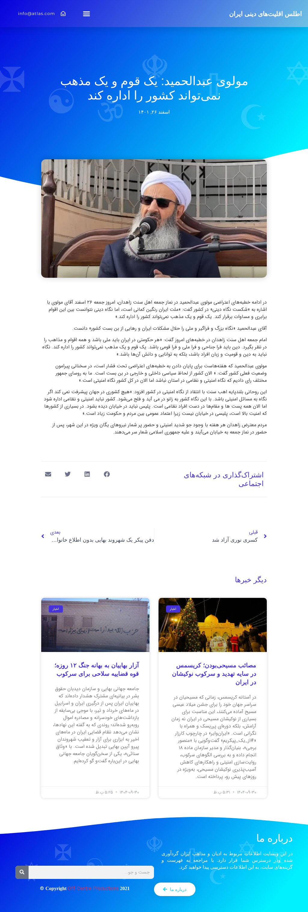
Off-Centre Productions (93, 888)
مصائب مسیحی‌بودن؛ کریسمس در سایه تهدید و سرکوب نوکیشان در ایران (214, 673)
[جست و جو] (22, 872)
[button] (86, 13)
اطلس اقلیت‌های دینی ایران (265, 13)
